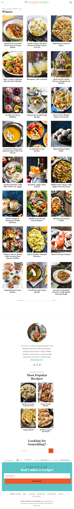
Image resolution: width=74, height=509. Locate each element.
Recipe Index (41, 494)
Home (3, 8)
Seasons (9, 8)
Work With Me (51, 494)
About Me (32, 494)
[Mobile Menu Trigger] (2, 3)
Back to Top (15, 494)
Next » (54, 300)
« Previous (21, 300)
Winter (15, 8)
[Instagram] (34, 365)
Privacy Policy (36, 496)
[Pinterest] (40, 365)
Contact (60, 494)
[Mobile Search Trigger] (70, 3)
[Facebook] (37, 365)
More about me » (37, 360)
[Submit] (51, 450)
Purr (39, 505)
